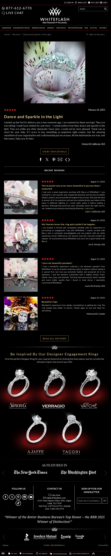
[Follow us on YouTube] (31, 499)
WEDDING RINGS (38, 28)
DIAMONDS (6, 28)
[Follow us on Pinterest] (19, 499)
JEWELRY (50, 28)
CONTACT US (54, 488)
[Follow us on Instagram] (25, 499)
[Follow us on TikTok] (19, 505)
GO (104, 500)
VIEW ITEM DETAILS (54, 151)
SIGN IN (69, 3)
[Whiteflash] (55, 16)
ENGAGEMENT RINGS (21, 28)
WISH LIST (82, 3)
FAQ (86, 28)
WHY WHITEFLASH (75, 28)
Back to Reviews (97, 34)
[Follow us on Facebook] (6, 499)
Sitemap (5, 545)
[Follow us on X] (12, 499)
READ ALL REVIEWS (54, 338)
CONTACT (103, 28)
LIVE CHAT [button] (15, 13)
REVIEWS (93, 28)
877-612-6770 (19, 8)
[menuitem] (6, 27)
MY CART (95, 3)
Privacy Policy (103, 545)
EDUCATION (61, 28)
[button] (3, 13)
